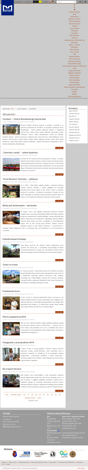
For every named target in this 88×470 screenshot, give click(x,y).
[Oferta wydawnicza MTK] (11, 328)
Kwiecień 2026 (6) (74, 119)
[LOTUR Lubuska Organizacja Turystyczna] (63, 454)
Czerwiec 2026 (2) (74, 114)
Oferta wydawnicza (74, 21)
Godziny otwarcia (74, 75)
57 (28, 395)
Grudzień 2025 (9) (74, 130)
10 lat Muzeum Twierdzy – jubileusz (20, 179)
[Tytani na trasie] (11, 276)
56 (24, 395)
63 (52, 395)
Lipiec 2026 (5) (73, 111)
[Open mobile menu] (74, 5)
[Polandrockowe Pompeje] (11, 251)
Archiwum (74, 38)
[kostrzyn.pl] (14, 454)
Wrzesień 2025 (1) (74, 138)
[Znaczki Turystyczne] (72, 454)
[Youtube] (85, 2)
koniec (39, 398)
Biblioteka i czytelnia (74, 19)
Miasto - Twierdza (74, 45)
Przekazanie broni (11, 291)
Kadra (74, 14)
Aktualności (74, 31)
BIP (3, 464)
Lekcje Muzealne (74, 82)
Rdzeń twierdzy (74, 49)
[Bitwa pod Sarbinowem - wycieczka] (11, 217)
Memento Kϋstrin (74, 56)
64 (56, 395)
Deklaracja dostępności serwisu (39, 462)
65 (60, 395)
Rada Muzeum (74, 17)
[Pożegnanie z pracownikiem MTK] (11, 354)
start (6, 395)
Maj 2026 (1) (72, 116)
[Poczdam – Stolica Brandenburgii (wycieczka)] (11, 129)
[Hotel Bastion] (41, 454)
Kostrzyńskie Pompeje (74, 64)
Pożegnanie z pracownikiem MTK (18, 342)
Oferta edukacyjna (74, 80)
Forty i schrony (74, 52)
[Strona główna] (74, 9)
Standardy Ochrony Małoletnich (66, 462)
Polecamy (4, 462)
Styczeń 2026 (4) (74, 127)
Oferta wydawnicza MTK (14, 316)
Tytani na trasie (10, 264)
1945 (74, 54)
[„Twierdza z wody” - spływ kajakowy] (11, 164)
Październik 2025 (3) (75, 135)
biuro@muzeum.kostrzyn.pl (13, 427)
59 (36, 395)
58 (32, 395)
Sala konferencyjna (74, 24)
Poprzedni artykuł (16, 395)
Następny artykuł (30, 398)
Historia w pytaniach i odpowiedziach (74, 87)
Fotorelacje (74, 33)
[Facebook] (80, 2)
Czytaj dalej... (59, 148)
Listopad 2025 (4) (74, 132)
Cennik (74, 68)
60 (40, 395)
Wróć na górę (81, 468)
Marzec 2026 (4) (73, 122)
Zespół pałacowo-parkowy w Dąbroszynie (74, 66)
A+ (47, 2)
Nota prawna (53, 462)
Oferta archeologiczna (74, 96)
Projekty (74, 92)
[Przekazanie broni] (11, 303)
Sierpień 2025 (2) (74, 140)
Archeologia (74, 89)
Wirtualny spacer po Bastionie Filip (74, 40)
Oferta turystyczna (74, 59)
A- (44, 2)
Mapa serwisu (13, 462)
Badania (74, 94)
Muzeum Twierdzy (74, 12)
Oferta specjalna (74, 78)
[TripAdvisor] (83, 2)
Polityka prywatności (23, 462)
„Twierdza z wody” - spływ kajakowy (20, 152)
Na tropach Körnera (12, 369)
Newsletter (74, 42)
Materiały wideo (74, 35)
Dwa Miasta (74, 47)
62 (48, 395)
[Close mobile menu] (74, 7)
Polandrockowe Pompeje (14, 239)
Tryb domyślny (18, 2)
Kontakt (74, 26)
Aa (34, 2)
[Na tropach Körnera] (11, 380)
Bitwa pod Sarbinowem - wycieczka (20, 205)
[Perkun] (53, 454)
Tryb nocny (28, 2)
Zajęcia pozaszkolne (74, 85)
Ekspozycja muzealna (74, 61)
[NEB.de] (25, 454)
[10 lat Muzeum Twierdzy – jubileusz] (11, 191)
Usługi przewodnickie (74, 71)
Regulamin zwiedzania (74, 73)
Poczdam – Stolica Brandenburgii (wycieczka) (24, 119)
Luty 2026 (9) (73, 124)
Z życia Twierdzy (74, 28)
